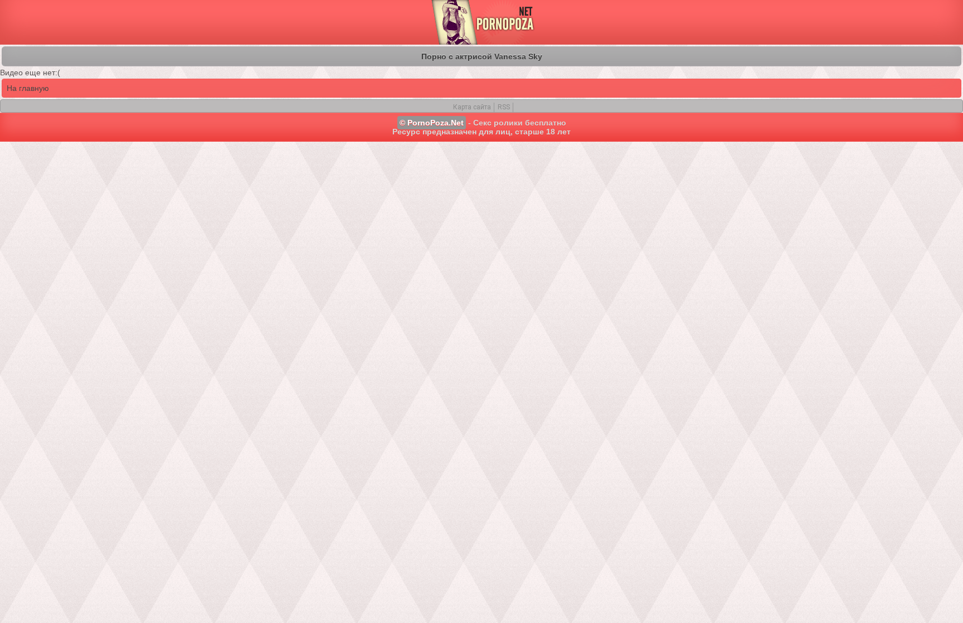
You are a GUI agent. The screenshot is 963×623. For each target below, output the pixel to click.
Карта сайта (472, 107)
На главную (28, 88)
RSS (504, 107)
